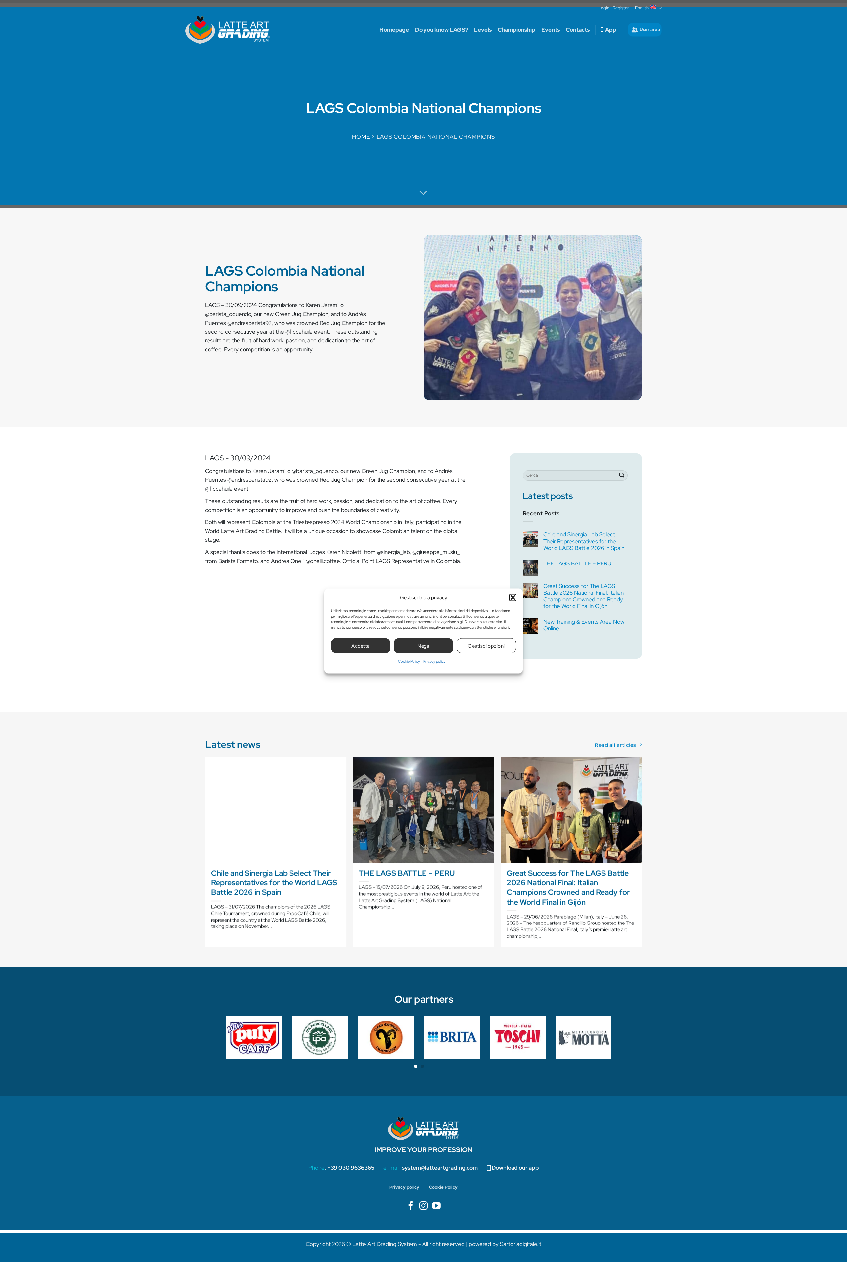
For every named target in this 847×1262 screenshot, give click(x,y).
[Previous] (205, 854)
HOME (361, 136)
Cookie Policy (409, 661)
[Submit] (621, 475)
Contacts (578, 29)
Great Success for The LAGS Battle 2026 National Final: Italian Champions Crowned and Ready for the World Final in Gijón (583, 596)
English (642, 8)
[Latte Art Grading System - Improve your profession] (227, 30)
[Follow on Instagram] (423, 1206)
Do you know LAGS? (441, 29)
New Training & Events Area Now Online (583, 625)
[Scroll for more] (423, 193)
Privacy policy (434, 661)
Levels (483, 29)
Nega (423, 645)
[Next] (641, 854)
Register (621, 8)
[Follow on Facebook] (410, 1206)
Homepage (394, 29)
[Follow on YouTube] (436, 1206)
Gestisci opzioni (486, 645)
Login (603, 8)
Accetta (360, 645)
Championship (516, 29)
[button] (513, 597)
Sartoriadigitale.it (520, 1244)
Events (550, 29)
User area (650, 29)
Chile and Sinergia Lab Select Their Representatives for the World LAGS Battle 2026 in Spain (583, 541)
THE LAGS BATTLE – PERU (577, 563)
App (610, 29)
